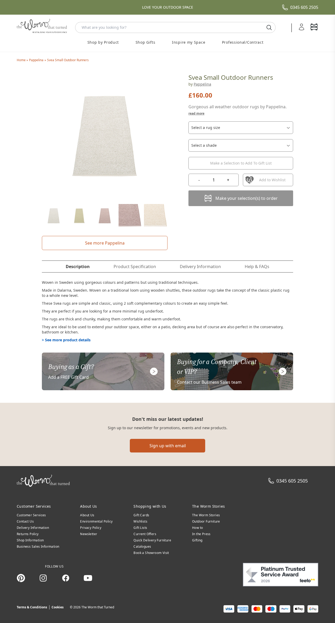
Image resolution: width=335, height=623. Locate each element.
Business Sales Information (38, 546)
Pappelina (36, 60)
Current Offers (144, 534)
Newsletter (88, 534)
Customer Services (31, 515)
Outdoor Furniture (206, 521)
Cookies (58, 607)
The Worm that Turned (97, 607)
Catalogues (142, 546)
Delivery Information (33, 527)
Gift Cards (141, 515)
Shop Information (30, 540)
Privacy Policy (90, 527)
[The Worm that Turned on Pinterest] (21, 578)
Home (21, 60)
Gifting (197, 540)
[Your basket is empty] (314, 27)
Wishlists (140, 521)
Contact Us (25, 521)
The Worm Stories (206, 515)
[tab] (78, 266)
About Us (87, 515)
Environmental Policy (96, 521)
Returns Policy (28, 534)
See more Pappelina (105, 243)
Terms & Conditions (32, 607)
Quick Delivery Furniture (152, 540)
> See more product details (66, 339)
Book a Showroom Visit (151, 553)
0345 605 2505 (304, 7)
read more (196, 113)
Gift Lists (140, 527)
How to (197, 527)
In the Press (201, 534)
